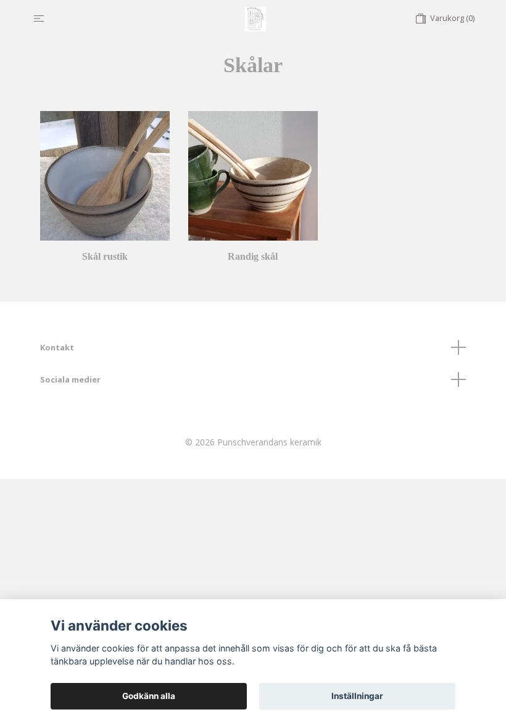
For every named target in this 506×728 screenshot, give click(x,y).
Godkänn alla (148, 696)
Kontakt (57, 347)
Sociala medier (70, 379)
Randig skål (253, 256)
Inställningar (357, 696)
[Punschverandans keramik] (256, 18)
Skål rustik (105, 256)
